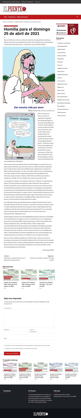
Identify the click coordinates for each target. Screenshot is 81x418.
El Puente (6, 25)
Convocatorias (61, 52)
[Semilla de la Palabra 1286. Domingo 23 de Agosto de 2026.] (10, 367)
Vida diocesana (61, 112)
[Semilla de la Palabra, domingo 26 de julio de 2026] (71, 367)
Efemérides (60, 59)
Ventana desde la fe (63, 109)
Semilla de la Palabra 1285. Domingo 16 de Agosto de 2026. (10, 284)
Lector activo (61, 81)
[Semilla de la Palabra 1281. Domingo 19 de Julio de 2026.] (29, 274)
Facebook (7, 391)
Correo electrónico (33, 330)
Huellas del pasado (62, 74)
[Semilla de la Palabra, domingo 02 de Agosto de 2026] (56, 367)
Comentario (8, 308)
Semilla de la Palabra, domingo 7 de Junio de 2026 (46, 284)
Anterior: (14, 258)
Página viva (60, 87)
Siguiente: (42, 258)
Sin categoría (7, 278)
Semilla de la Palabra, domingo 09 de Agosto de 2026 (40, 375)
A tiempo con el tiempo (63, 43)
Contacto (37, 1)
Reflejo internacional (63, 99)
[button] (77, 16)
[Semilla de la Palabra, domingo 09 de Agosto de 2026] (40, 367)
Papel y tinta (60, 90)
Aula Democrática (62, 46)
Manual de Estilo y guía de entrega (11, 1)
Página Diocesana (22, 17)
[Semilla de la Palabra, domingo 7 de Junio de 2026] (46, 274)
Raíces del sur (61, 93)
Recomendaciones (62, 96)
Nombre (7, 329)
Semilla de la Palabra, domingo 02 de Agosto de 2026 (56, 375)
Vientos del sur (61, 115)
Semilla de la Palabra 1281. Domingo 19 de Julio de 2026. (28, 284)
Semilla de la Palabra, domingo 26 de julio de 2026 (71, 375)
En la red (59, 65)
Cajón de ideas (61, 49)
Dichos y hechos (61, 55)
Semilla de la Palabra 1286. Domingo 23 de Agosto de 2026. (9, 375)
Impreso (59, 77)
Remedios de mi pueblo (63, 103)
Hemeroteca (12, 17)
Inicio (5, 17)
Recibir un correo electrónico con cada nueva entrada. (21, 348)
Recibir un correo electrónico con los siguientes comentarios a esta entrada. (28, 345)
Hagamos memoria (62, 68)
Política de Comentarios (27, 1)
